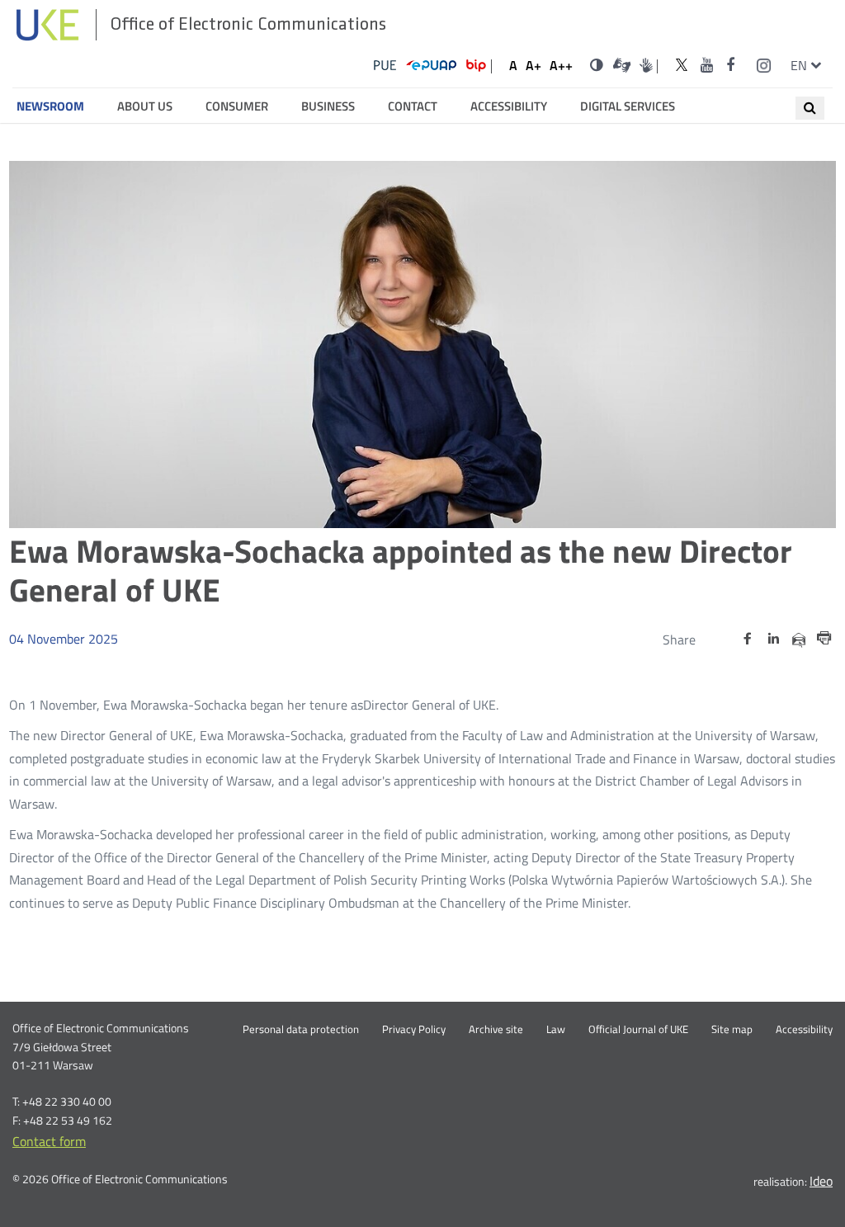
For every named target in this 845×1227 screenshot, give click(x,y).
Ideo (821, 1181)
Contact (412, 106)
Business (328, 106)
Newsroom (50, 106)
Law (555, 1029)
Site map (732, 1029)
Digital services (627, 106)
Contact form (49, 1141)
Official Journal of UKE (638, 1029)
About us (144, 106)
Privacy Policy (414, 1029)
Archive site (496, 1029)
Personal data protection (301, 1029)
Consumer (236, 106)
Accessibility (508, 106)
